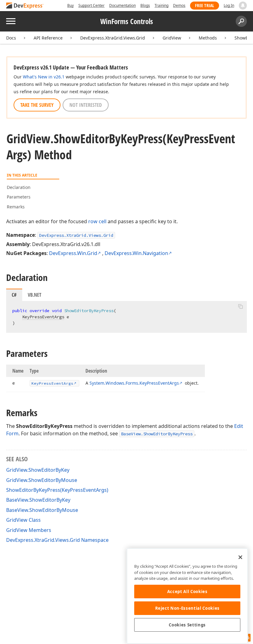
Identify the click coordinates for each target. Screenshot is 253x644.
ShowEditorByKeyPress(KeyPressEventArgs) (57, 490)
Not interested (85, 105)
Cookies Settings (187, 625)
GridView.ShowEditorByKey (37, 469)
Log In (229, 5)
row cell (97, 221)
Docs (11, 38)
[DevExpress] (25, 6)
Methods (208, 38)
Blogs (145, 5)
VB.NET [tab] (34, 294)
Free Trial (204, 5)
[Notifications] (243, 6)
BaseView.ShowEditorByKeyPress (157, 434)
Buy (70, 5)
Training (161, 5)
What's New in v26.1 (43, 77)
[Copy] (240, 306)
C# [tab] (14, 294)
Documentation (122, 5)
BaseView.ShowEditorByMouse (42, 510)
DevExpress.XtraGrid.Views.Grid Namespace (57, 540)
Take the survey (37, 105)
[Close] (240, 557)
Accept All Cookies (187, 591)
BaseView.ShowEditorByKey (38, 499)
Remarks (16, 207)
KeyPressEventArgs (43, 317)
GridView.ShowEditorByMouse (41, 480)
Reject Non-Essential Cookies (187, 608)
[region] (187, 596)
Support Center (91, 5)
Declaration (19, 187)
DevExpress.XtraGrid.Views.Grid (112, 38)
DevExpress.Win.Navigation (136, 253)
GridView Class (23, 519)
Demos (179, 5)
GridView (172, 38)
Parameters (19, 197)
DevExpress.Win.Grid (73, 253)
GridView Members (28, 530)
